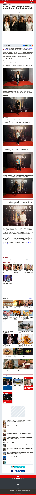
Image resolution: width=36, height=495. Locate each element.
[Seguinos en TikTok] (19, 478)
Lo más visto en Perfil (8, 442)
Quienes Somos (9, 486)
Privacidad (20, 486)
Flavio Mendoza (18, 259)
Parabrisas (24, 480)
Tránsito (18, 488)
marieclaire (18, 378)
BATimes (32, 480)
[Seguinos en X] (17, 478)
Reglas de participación (30, 486)
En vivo (32, 2)
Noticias (8, 480)
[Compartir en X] (26, 45)
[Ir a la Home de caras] (5, 2)
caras (28, 378)
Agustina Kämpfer (24, 259)
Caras (8, 483)
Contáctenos (15, 486)
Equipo (24, 486)
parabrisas (7, 393)
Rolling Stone (24, 483)
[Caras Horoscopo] (18, 471)
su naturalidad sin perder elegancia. (10, 66)
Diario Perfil (4, 480)
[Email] (32, 45)
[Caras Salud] (18, 467)
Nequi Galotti (30, 259)
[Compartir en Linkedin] (30, 45)
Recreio (32, 483)
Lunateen (28, 480)
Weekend (20, 480)
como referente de (21, 93)
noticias (7, 378)
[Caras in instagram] (12, 478)
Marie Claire (12, 480)
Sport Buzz (29, 483)
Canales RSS (4, 486)
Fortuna (16, 480)
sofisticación (28, 93)
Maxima (18, 484)
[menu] (2, 2)
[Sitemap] (23, 478)
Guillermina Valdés (12, 259)
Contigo (11, 483)
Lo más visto (6, 419)
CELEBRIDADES (5, 4)
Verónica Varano (5, 259)
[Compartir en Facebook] (24, 45)
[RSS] (21, 478)
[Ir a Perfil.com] (32, 0)
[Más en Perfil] (8, 376)
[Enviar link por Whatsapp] (28, 45)
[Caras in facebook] (14, 478)
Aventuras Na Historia (17, 483)
